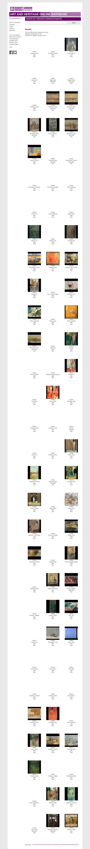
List (45, 35)
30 (73, 844)
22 (60, 844)
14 (47, 844)
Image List (40, 35)
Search (74, 22)
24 (63, 844)
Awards (11, 26)
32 (76, 844)
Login (10, 47)
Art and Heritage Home (14, 18)
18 (54, 844)
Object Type (12, 30)
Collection (11, 28)
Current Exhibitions (13, 38)
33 (77, 844)
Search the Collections (14, 35)
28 (69, 844)
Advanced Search (53, 19)
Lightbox (35, 35)
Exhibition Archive (13, 40)
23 (61, 844)
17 (52, 844)
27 (68, 844)
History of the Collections (15, 37)
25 (65, 844)
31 (74, 844)
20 (57, 844)
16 (50, 844)
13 (46, 844)
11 (43, 844)
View (34, 56)
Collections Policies (14, 44)
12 (44, 844)
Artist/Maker (12, 24)
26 (66, 844)
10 (41, 844)
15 (49, 844)
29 (71, 844)
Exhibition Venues (13, 42)
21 (58, 844)
